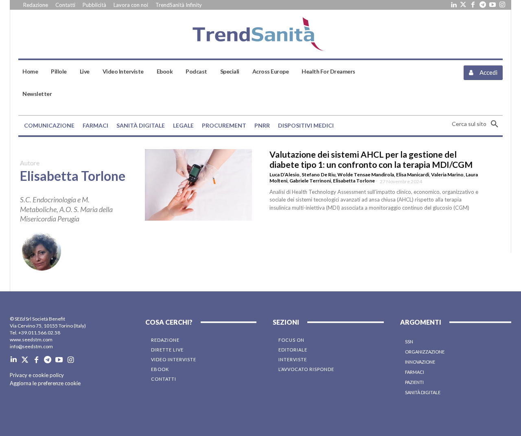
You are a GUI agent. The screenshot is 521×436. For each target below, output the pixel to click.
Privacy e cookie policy (37, 375)
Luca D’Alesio (284, 174)
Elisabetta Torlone (354, 181)
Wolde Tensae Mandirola (365, 174)
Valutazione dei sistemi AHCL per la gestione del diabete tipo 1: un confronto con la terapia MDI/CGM (371, 159)
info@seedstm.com (31, 346)
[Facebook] (473, 5)
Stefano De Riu (318, 174)
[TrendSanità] (260, 34)
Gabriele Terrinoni (310, 181)
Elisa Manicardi (412, 174)
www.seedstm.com (31, 339)
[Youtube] (492, 5)
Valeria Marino (447, 174)
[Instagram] (502, 5)
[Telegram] (483, 5)
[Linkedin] (453, 5)
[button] (477, 124)
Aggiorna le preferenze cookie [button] (45, 383)
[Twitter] (463, 5)
